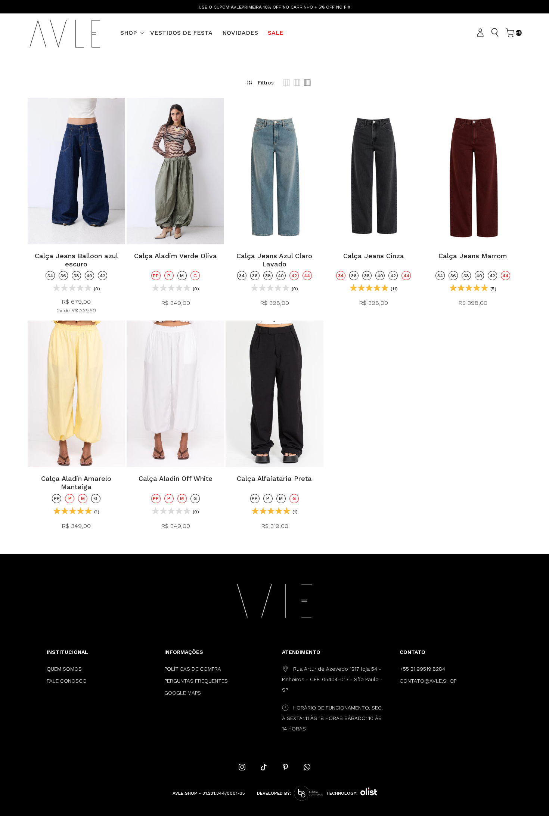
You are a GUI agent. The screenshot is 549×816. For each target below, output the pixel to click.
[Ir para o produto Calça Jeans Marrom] (472, 171)
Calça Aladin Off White (176, 478)
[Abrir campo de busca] (494, 32)
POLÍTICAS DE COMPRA (192, 669)
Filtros (266, 83)
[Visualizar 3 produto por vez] (286, 82)
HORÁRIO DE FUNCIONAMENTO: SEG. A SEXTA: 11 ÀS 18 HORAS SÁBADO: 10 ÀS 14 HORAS (332, 718)
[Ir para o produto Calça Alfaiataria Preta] (274, 394)
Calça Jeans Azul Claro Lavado (274, 260)
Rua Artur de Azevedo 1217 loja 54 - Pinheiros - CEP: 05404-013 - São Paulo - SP (332, 679)
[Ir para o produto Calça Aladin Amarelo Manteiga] (76, 394)
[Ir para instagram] (242, 767)
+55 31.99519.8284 (422, 669)
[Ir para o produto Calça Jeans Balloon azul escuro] (76, 171)
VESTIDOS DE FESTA (181, 32)
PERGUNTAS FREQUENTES (196, 681)
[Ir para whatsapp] (307, 767)
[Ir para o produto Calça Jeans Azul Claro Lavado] (274, 171)
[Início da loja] (65, 33)
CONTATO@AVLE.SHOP (428, 681)
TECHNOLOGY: (341, 793)
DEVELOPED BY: (274, 793)
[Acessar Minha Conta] (481, 32)
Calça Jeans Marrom (472, 256)
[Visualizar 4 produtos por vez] (297, 82)
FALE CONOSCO (67, 681)
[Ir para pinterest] (285, 767)
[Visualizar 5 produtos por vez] (307, 82)
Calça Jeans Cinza (373, 256)
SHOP (128, 32)
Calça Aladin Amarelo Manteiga (76, 483)
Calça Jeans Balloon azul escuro (76, 260)
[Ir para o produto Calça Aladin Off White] (175, 394)
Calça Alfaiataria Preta (274, 478)
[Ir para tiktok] (263, 767)
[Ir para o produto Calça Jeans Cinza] (373, 171)
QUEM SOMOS (64, 669)
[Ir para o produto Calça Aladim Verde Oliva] (175, 171)
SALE (275, 32)
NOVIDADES (240, 32)
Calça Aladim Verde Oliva (175, 256)
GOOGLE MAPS (182, 693)
